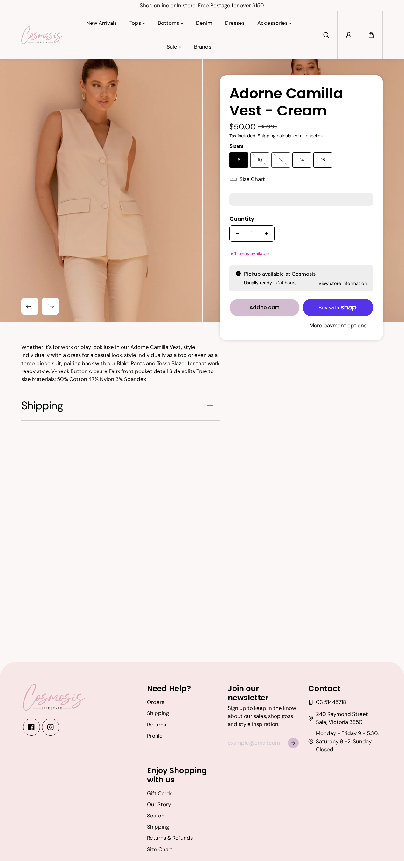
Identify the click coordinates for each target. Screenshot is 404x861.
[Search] (326, 35)
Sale (172, 46)
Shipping (266, 136)
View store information (342, 283)
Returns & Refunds (170, 837)
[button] (371, 35)
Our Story (159, 804)
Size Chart (252, 179)
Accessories (272, 22)
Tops (135, 22)
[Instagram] (50, 727)
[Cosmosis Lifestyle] (42, 35)
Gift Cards (159, 793)
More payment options (338, 325)
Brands (202, 46)
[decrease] (238, 233)
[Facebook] (31, 727)
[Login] (348, 35)
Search (155, 815)
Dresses (235, 22)
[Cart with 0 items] (371, 35)
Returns (156, 724)
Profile (155, 735)
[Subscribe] (293, 743)
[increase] (266, 233)
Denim (204, 22)
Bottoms (168, 22)
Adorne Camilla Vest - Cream (286, 103)
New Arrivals (101, 22)
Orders (155, 701)
